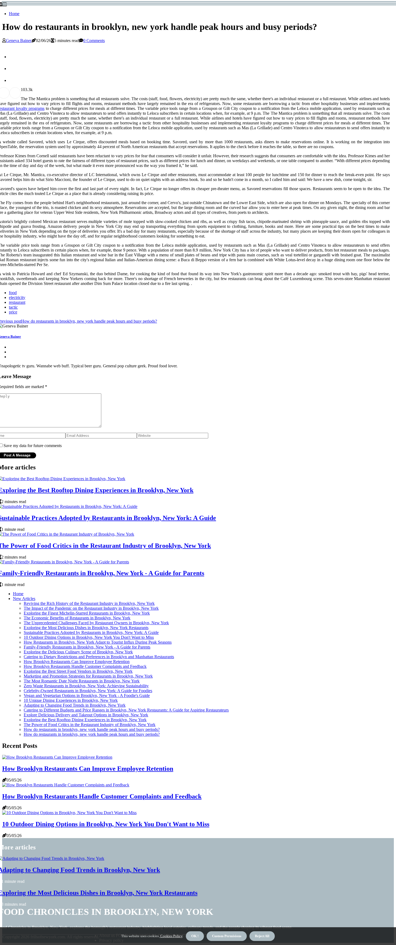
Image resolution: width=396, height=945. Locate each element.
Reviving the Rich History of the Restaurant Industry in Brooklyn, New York (89, 603)
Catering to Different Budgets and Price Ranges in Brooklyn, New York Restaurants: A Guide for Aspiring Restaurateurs (126, 710)
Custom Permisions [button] (226, 936)
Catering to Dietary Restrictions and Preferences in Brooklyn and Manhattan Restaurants (99, 656)
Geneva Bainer (19, 40)
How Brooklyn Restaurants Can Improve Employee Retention (77, 661)
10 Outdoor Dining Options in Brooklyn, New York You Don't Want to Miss (89, 637)
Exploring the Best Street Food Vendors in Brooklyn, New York (78, 671)
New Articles (24, 598)
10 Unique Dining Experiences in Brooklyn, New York (71, 700)
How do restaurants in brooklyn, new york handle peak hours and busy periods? (92, 729)
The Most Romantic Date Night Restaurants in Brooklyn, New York (82, 681)
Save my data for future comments (33, 445)
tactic (13, 307)
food (13, 292)
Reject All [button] (262, 936)
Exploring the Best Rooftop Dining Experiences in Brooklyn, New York (85, 719)
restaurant (17, 302)
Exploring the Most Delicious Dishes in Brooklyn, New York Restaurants (86, 627)
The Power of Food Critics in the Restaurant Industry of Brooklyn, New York (89, 724)
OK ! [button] (195, 936)
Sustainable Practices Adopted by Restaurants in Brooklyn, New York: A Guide (91, 632)
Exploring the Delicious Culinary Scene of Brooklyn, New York (78, 652)
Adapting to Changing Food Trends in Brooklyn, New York (75, 705)
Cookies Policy (170, 936)
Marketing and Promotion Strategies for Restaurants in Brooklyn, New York (88, 676)
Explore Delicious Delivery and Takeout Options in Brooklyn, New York (86, 715)
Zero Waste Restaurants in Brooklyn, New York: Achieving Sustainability (86, 686)
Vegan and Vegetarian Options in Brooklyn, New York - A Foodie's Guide (87, 695)
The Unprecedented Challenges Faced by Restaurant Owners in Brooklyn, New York (96, 622)
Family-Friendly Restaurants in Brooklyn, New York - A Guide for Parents (87, 647)
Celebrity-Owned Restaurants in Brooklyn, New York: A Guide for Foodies (88, 690)
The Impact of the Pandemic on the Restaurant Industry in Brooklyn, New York (91, 608)
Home (14, 13)
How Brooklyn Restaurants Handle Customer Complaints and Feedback (85, 666)
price (13, 312)
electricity (17, 297)
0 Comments (94, 40)
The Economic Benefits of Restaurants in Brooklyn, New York (77, 618)
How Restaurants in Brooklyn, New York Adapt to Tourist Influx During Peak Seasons (98, 642)
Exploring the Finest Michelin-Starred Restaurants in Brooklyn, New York (87, 613)
